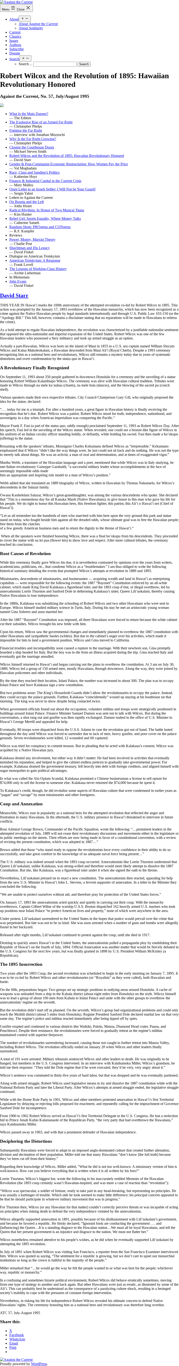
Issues (13, 41)
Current (15, 32)
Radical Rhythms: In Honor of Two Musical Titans (46, 210)
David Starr (14, 295)
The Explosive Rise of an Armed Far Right (40, 122)
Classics (15, 36)
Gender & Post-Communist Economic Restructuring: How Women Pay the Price (68, 164)
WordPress (39, 1364)
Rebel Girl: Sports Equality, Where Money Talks (45, 218)
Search (14, 59)
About (14, 19)
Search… (25, 64)
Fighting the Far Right (25, 130)
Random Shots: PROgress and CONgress (40, 227)
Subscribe (16, 49)
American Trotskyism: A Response (34, 260)
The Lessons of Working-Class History (38, 269)
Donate (14, 53)
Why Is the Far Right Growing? (32, 139)
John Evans (17, 281)
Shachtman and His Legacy (29, 248)
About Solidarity (31, 28)
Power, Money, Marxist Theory (32, 239)
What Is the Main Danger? (28, 114)
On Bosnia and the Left (26, 202)
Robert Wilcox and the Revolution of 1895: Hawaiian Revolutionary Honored (66, 156)
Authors (15, 45)
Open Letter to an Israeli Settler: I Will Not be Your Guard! (52, 189)
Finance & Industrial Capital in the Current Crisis (45, 181)
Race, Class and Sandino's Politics (34, 172)
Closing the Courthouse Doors (31, 147)
